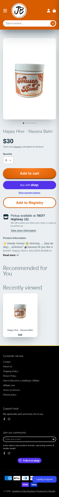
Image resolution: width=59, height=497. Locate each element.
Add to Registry (29, 203)
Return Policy (9, 376)
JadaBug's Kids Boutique (24, 491)
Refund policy (9, 394)
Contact (7, 362)
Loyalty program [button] (44, 479)
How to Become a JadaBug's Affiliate (21, 380)
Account (48, 10)
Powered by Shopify (45, 491)
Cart (54, 10)
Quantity (7, 154)
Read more (9, 255)
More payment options (29, 192)
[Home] (19, 10)
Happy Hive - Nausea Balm (20, 315)
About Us (7, 366)
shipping (17, 146)
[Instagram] (9, 419)
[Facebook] (4, 419)
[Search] (53, 23)
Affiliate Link (9, 385)
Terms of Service (11, 390)
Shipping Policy (10, 371)
